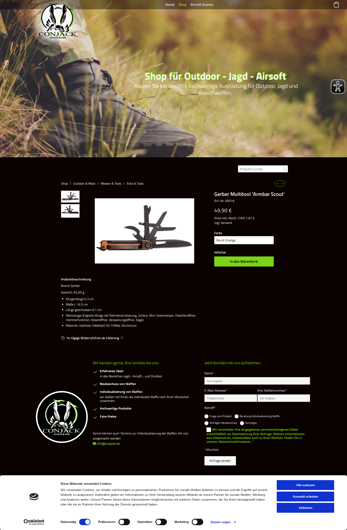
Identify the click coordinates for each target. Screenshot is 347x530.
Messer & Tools (111, 183)
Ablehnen (305, 507)
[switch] (124, 522)
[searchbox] (263, 168)
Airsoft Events (202, 4)
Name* (209, 373)
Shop (183, 4)
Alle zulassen (305, 485)
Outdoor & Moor (84, 183)
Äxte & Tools (135, 183)
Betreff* (209, 408)
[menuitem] (277, 183)
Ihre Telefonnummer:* (272, 390)
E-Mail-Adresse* (215, 390)
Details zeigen (221, 522)
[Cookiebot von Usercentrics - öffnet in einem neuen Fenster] (34, 522)
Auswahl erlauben (305, 496)
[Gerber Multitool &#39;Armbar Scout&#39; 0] (70, 197)
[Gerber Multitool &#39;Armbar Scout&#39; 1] (70, 211)
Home (170, 4)
